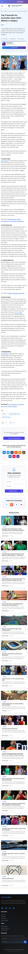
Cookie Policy (4, 930)
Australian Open (6, 417)
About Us (3, 914)
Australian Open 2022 (14, 413)
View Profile (15, 47)
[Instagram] (11, 504)
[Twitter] (16, 504)
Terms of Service (5, 928)
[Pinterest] (21, 504)
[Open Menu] (2, 6)
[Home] (1, 11)
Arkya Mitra (9, 43)
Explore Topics (4, 920)
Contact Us (3, 918)
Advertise (3, 916)
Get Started (20, 1)
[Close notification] (26, 2)
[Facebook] (6, 504)
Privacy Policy (4, 926)
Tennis (5, 11)
